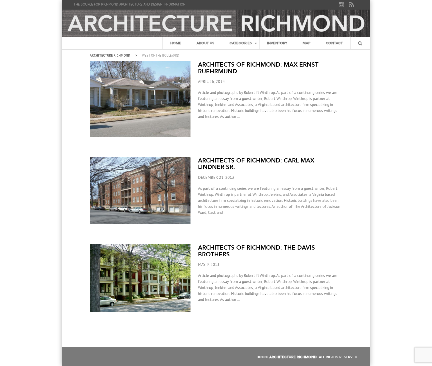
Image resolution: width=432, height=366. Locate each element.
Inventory (277, 43)
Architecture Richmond (110, 55)
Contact (334, 43)
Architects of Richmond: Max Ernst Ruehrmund (258, 68)
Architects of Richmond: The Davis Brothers (256, 251)
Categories (241, 43)
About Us (205, 43)
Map (306, 43)
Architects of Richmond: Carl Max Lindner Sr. (256, 163)
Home (175, 43)
